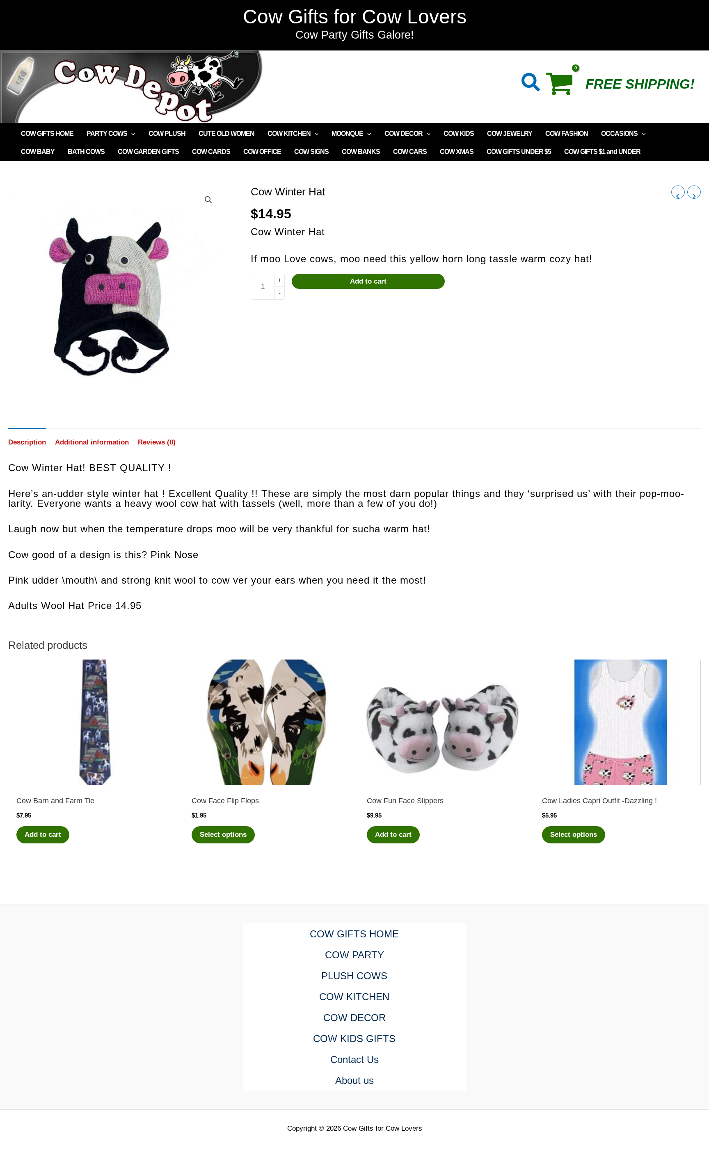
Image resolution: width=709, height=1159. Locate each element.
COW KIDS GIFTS (354, 1038)
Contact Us (354, 1059)
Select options (223, 834)
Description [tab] (27, 442)
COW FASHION (566, 133)
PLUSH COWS (354, 975)
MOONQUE (347, 133)
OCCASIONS (619, 133)
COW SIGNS (311, 151)
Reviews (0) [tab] (157, 442)
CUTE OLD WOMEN (226, 133)
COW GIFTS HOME (47, 133)
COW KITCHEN (289, 133)
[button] (531, 84)
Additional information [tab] (92, 442)
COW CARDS (211, 151)
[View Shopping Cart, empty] (563, 86)
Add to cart (368, 282)
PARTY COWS (107, 133)
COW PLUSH (167, 133)
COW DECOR (403, 133)
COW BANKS (361, 151)
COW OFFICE (262, 151)
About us (354, 1080)
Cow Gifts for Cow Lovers (355, 16)
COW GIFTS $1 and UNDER (602, 151)
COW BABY (38, 151)
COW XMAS (456, 151)
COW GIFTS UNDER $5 (519, 151)
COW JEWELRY (509, 133)
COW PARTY (354, 954)
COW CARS (410, 151)
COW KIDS (459, 133)
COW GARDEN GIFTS (148, 151)
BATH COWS (86, 151)
